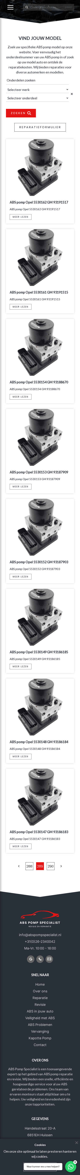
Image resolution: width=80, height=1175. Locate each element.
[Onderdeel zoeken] (27, 7)
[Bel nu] (40, 959)
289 (40, 866)
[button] (10, 7)
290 (51, 866)
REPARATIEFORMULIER (40, 127)
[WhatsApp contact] (70, 1166)
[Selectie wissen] (72, 93)
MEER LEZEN (20, 216)
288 (29, 866)
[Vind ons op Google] (30, 959)
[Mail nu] (49, 959)
